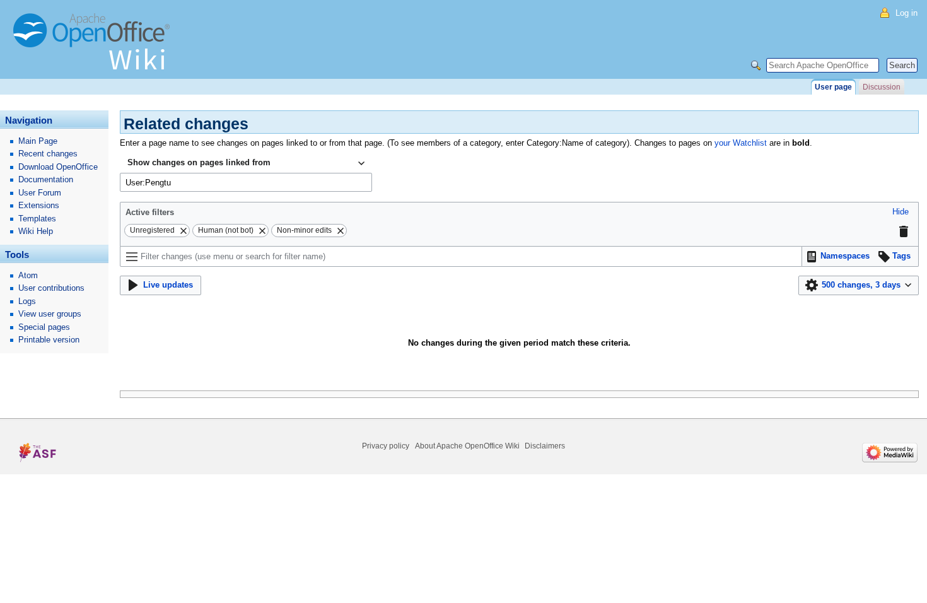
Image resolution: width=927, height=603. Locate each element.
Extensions (38, 205)
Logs (27, 301)
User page (833, 87)
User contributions (51, 288)
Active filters (149, 212)
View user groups (49, 314)
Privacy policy (385, 446)
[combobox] (246, 163)
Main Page (37, 141)
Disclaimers (545, 446)
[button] (900, 212)
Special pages (44, 327)
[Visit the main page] (94, 47)
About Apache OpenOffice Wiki (467, 446)
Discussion (882, 87)
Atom (28, 275)
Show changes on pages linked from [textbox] (199, 162)
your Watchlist (740, 143)
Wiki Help (35, 231)
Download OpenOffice (58, 167)
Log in (906, 13)
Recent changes (48, 153)
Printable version (48, 339)
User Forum (39, 192)
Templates (37, 218)
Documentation (45, 179)
